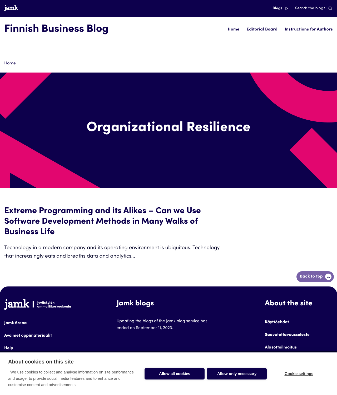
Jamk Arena (15, 323)
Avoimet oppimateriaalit (28, 336)
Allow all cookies (174, 373)
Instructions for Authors (309, 30)
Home (233, 30)
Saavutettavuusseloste (287, 335)
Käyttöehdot (277, 322)
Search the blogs (310, 8)
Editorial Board (262, 30)
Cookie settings (299, 373)
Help (8, 348)
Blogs (277, 8)
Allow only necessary (236, 373)
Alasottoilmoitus (281, 348)
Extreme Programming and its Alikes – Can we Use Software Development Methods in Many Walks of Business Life (102, 222)
